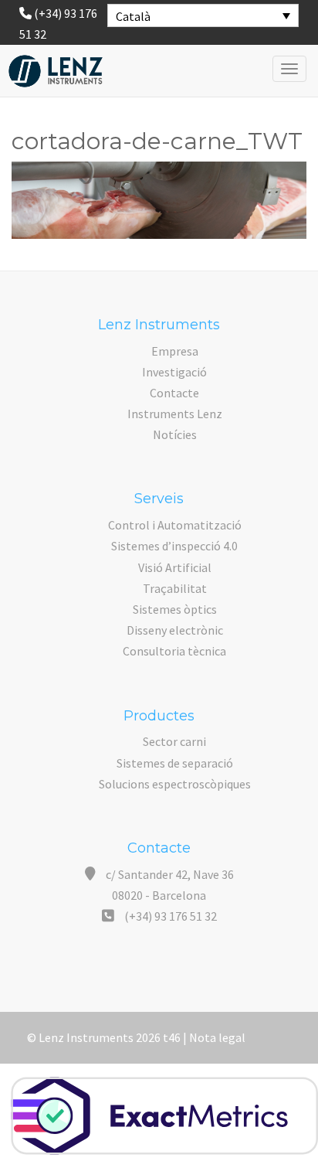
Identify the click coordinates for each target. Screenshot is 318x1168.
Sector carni (174, 741)
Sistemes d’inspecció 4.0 (174, 545)
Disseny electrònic (175, 630)
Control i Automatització (175, 525)
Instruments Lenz (174, 413)
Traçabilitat (175, 588)
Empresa (174, 351)
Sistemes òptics (175, 609)
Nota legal (217, 1037)
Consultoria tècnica (174, 651)
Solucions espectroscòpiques (175, 784)
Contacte (174, 392)
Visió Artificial (174, 567)
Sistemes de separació (175, 763)
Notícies (175, 434)
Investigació (174, 372)
